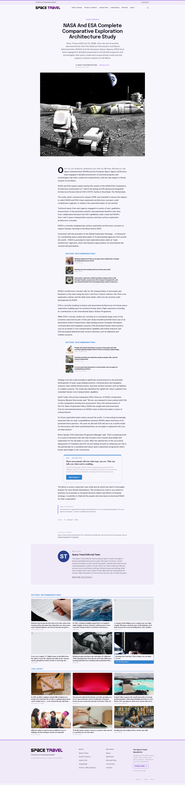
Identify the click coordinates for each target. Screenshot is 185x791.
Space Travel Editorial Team (87, 65)
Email (76, 519)
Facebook (70, 519)
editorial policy (121, 573)
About (132, 7)
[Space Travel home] (48, 8)
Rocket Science (90, 7)
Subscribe (145, 2)
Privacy (138, 779)
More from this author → (82, 577)
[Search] (148, 8)
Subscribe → (141, 766)
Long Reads (114, 7)
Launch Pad (103, 7)
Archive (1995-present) (87, 768)
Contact (109, 768)
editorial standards (63, 537)
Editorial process (104, 65)
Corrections (110, 764)
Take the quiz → (74, 477)
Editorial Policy (111, 760)
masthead (75, 537)
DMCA (152, 779)
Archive (125, 7)
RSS (144, 770)
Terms (146, 779)
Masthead (110, 757)
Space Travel (77, 7)
